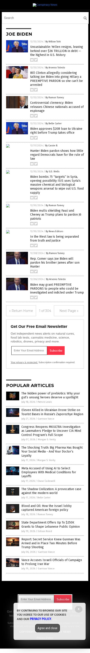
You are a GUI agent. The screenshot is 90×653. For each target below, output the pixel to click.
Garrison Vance (46, 418)
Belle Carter (43, 497)
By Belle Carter (53, 123)
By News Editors (54, 231)
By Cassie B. (51, 145)
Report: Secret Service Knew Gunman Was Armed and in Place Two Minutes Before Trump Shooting (50, 543)
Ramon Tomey (45, 514)
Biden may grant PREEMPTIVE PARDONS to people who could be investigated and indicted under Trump (57, 288)
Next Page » (68, 311)
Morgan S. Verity (47, 439)
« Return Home (21, 311)
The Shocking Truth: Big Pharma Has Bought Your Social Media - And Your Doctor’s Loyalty (52, 451)
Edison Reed (45, 531)
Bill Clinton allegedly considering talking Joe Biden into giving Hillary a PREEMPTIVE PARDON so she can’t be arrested (56, 79)
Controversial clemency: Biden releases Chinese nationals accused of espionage (57, 106)
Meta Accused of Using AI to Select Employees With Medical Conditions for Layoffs (48, 472)
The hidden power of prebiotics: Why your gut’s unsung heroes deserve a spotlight (50, 395)
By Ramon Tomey (54, 97)
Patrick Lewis (45, 402)
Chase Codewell (46, 481)
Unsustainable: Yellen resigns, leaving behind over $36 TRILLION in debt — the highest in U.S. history (56, 51)
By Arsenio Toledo (55, 67)
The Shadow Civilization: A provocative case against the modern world (51, 491)
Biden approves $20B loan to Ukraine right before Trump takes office (56, 131)
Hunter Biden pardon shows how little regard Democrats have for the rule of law (57, 155)
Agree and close (47, 628)
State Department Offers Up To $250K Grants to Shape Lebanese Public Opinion (50, 524)
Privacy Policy (40, 619)
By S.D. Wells (52, 171)
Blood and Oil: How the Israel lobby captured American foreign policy (46, 508)
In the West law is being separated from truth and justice (54, 238)
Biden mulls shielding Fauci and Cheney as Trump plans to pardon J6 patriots (55, 214)
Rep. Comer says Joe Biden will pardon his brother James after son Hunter (55, 262)
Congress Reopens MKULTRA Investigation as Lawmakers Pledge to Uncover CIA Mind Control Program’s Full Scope (51, 431)
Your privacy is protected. (24, 362)
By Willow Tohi (53, 41)
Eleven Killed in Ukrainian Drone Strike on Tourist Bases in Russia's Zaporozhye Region (52, 412)
